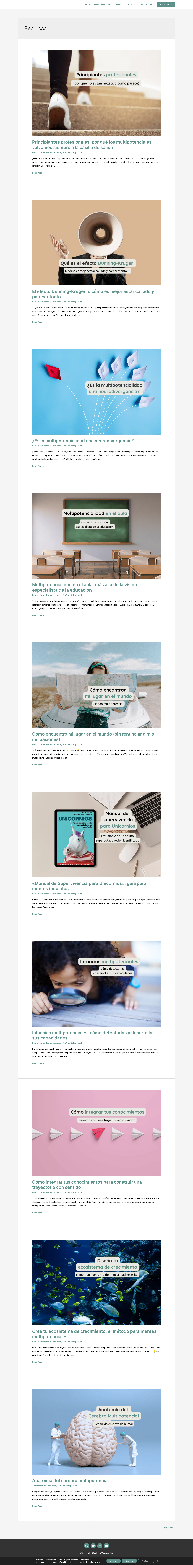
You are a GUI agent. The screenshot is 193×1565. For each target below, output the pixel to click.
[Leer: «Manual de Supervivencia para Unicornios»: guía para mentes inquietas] (96, 834)
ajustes (97, 1562)
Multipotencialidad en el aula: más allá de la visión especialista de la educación (84, 587)
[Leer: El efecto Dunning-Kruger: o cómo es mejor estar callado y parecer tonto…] (96, 242)
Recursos (56, 152)
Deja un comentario (41, 152)
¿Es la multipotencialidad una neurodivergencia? (83, 440)
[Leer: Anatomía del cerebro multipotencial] (96, 1431)
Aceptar (113, 1561)
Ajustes (145, 1561)
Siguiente (169, 1527)
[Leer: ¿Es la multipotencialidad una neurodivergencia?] (96, 391)
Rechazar (129, 1561)
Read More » (38, 172)
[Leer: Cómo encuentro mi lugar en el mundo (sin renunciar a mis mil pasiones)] (96, 685)
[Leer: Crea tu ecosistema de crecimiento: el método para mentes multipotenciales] (96, 1282)
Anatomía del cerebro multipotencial (70, 1480)
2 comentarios (39, 1485)
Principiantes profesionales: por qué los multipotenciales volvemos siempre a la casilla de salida (92, 144)
